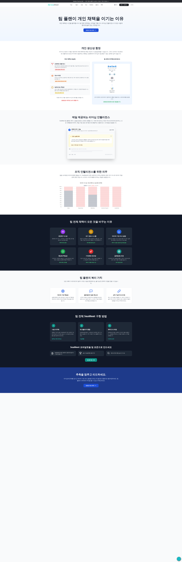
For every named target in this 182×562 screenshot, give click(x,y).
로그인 (132, 4)
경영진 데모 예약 (90, 30)
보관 (75, 154)
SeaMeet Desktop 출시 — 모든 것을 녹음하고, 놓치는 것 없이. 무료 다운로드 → (91, 1)
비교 (86, 4)
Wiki (102, 4)
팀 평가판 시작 (91, 360)
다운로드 (91, 4)
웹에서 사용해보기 (124, 4)
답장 (70, 154)
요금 (82, 4)
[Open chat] (179, 559)
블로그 (97, 4)
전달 (72, 154)
